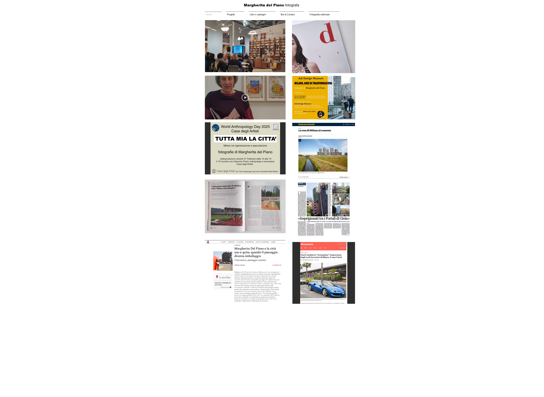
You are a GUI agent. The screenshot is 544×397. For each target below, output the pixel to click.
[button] (245, 46)
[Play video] (245, 97)
